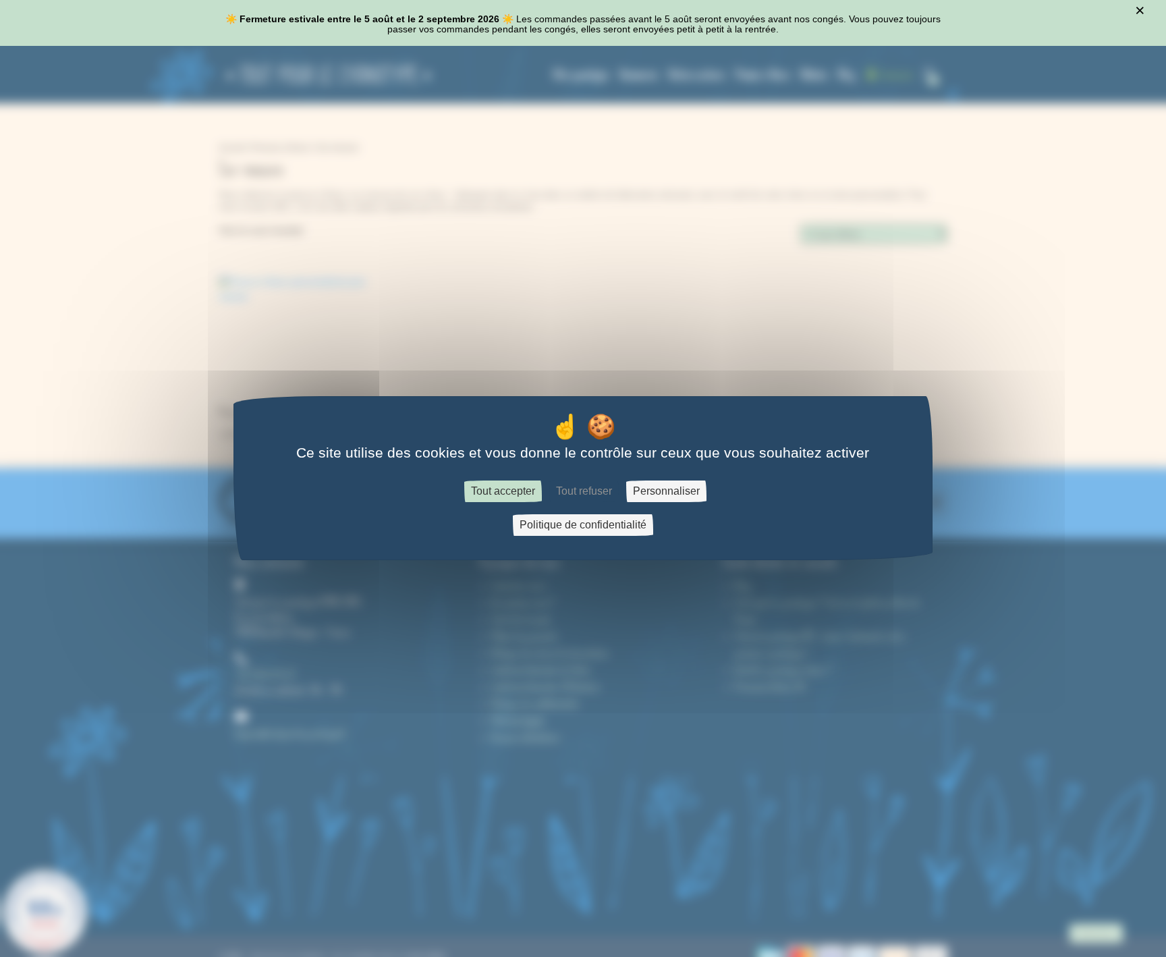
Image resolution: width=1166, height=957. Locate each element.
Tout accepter (503, 491)
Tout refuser (584, 491)
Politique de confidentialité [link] (583, 525)
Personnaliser (666, 491)
